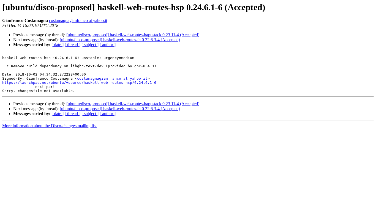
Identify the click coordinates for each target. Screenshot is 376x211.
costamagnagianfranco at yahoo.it (78, 20)
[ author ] (108, 44)
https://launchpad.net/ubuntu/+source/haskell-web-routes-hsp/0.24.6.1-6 (79, 82)
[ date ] (57, 44)
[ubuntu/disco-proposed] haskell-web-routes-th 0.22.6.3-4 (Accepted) (120, 39)
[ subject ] (90, 44)
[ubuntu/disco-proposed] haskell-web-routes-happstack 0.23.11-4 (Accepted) (132, 34)
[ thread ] (72, 44)
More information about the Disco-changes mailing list (49, 125)
